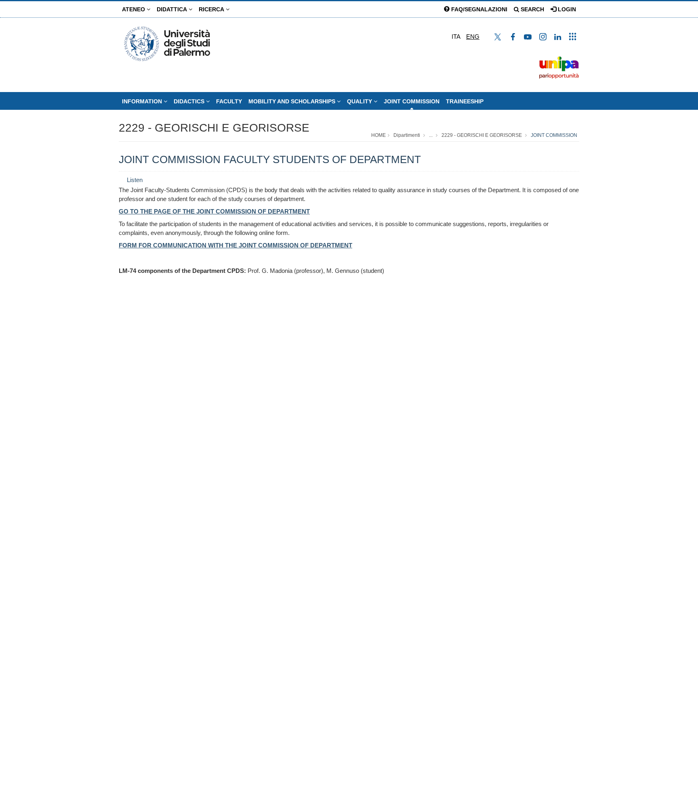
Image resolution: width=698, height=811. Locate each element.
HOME (378, 135)
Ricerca (212, 9)
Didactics (190, 101)
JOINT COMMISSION (411, 101)
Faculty (229, 101)
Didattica (173, 9)
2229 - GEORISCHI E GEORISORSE (214, 128)
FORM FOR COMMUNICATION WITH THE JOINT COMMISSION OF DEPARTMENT (235, 245)
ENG (472, 36)
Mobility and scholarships (292, 101)
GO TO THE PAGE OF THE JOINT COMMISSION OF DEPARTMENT (214, 211)
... (431, 135)
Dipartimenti (406, 135)
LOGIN (566, 9)
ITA (456, 36)
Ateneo (134, 9)
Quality (360, 101)
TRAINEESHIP (465, 101)
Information (143, 101)
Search (531, 9)
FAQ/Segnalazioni (478, 9)
